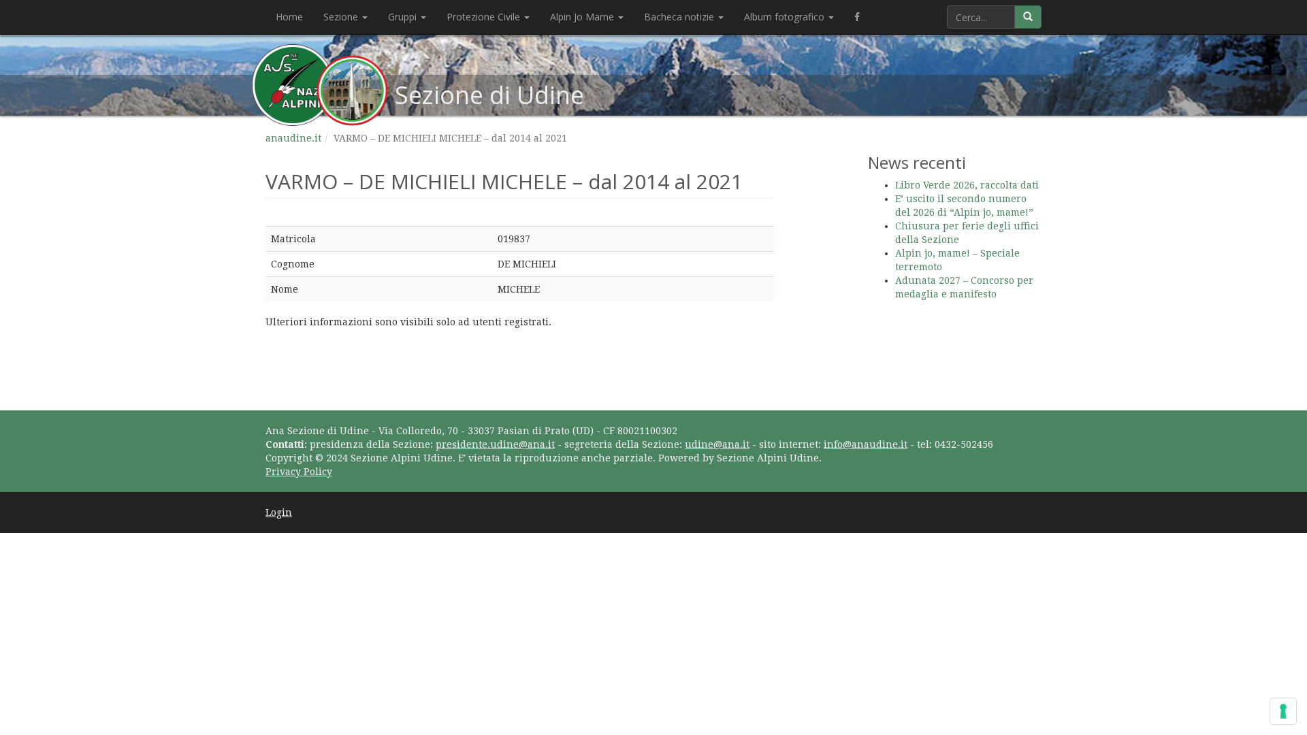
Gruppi (403, 16)
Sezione (342, 16)
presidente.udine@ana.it (495, 444)
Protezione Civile (485, 16)
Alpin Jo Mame (583, 16)
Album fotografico (785, 16)
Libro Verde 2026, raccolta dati (967, 185)
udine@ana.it (717, 444)
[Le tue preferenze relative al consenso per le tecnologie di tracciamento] (1283, 711)
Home (289, 16)
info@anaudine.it (865, 444)
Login (278, 512)
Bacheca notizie (680, 16)
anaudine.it (293, 138)
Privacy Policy (298, 471)
